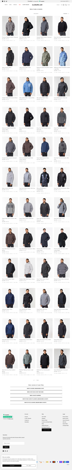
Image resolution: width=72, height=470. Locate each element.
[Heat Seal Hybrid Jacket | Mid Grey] (27, 177)
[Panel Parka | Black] (62, 328)
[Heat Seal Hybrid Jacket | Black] (62, 298)
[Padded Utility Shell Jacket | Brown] (10, 86)
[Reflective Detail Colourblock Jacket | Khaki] (45, 56)
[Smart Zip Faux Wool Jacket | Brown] (10, 358)
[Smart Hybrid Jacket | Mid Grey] (27, 207)
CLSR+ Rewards (28, 418)
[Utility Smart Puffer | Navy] (27, 56)
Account (26, 416)
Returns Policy (65, 418)
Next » (38, 380)
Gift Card (64, 422)
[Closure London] (37, 4)
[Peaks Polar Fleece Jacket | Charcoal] (62, 117)
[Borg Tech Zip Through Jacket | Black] (27, 117)
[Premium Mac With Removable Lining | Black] (62, 237)
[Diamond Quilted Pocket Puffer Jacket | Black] (10, 117)
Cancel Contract (46, 429)
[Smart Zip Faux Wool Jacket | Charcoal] (45, 207)
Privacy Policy (65, 416)
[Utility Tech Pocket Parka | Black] (45, 328)
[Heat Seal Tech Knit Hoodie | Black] (62, 177)
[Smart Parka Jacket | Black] (45, 268)
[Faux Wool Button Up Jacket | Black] (27, 237)
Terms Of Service (66, 420)
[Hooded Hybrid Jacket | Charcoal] (45, 26)
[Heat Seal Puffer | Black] (27, 26)
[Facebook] (2, 1)
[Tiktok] (6, 1)
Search (68, 464)
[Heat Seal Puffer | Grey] (62, 207)
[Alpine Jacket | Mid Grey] (10, 177)
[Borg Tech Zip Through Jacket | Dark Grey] (45, 117)
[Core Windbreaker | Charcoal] (62, 86)
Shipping (43, 418)
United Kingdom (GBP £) (65, 1)
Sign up (6, 447)
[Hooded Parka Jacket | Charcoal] (10, 146)
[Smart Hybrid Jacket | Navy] (45, 146)
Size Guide (44, 416)
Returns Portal (44, 420)
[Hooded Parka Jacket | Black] (27, 328)
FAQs (43, 423)
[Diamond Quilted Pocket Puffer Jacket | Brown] (27, 146)
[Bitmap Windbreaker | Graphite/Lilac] (45, 177)
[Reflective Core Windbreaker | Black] (45, 358)
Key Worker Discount (46, 427)
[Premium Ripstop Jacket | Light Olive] (27, 358)
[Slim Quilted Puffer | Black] (45, 86)
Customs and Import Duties (47, 422)
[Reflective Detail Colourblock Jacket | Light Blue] (62, 56)
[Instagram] (4, 1)
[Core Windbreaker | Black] (27, 298)
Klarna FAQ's (65, 423)
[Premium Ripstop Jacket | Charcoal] (10, 26)
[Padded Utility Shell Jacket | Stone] (27, 268)
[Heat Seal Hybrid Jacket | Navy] (10, 328)
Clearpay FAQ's (66, 425)
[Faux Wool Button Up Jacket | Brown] (10, 237)
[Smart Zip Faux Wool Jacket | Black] (62, 26)
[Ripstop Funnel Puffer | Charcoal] (62, 268)
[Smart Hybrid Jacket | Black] (10, 268)
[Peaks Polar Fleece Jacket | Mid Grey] (10, 207)
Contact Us (27, 420)
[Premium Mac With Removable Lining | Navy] (45, 237)
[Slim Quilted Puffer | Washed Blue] (27, 86)
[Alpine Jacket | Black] (10, 56)
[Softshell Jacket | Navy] (10, 298)
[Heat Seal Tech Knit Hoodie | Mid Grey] (62, 146)
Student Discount (45, 425)
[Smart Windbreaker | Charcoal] (62, 358)
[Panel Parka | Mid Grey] (45, 298)
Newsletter (27, 422)
